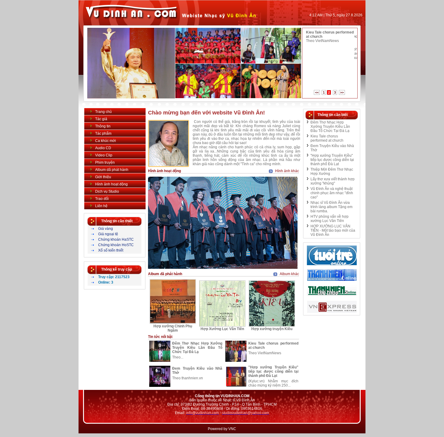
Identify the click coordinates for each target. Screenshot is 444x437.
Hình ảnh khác (287, 171)
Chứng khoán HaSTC (116, 239)
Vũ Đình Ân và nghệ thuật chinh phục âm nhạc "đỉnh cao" (331, 193)
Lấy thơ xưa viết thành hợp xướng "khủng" (332, 181)
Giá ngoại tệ (108, 234)
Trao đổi (102, 199)
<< (317, 92)
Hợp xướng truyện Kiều (271, 329)
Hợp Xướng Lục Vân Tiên (222, 329)
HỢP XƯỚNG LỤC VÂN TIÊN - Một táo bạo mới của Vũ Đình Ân (332, 230)
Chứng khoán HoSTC (116, 245)
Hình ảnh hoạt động (111, 184)
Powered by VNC (222, 429)
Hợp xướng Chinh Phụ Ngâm (172, 328)
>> (342, 92)
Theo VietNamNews (322, 41)
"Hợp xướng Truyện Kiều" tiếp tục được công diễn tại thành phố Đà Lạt (273, 371)
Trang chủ (103, 112)
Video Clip (103, 155)
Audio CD (103, 148)
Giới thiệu (103, 177)
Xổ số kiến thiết (110, 250)
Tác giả (101, 119)
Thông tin (103, 126)
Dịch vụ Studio (107, 191)
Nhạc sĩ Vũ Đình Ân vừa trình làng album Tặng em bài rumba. (331, 207)
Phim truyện (105, 162)
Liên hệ (101, 206)
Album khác (289, 274)
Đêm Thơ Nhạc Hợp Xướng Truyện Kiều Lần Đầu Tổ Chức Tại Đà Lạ (197, 347)
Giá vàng (105, 229)
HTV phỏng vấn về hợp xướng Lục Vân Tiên (329, 218)
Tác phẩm (103, 133)
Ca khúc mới (105, 141)
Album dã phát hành (111, 170)
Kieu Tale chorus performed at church (326, 138)
